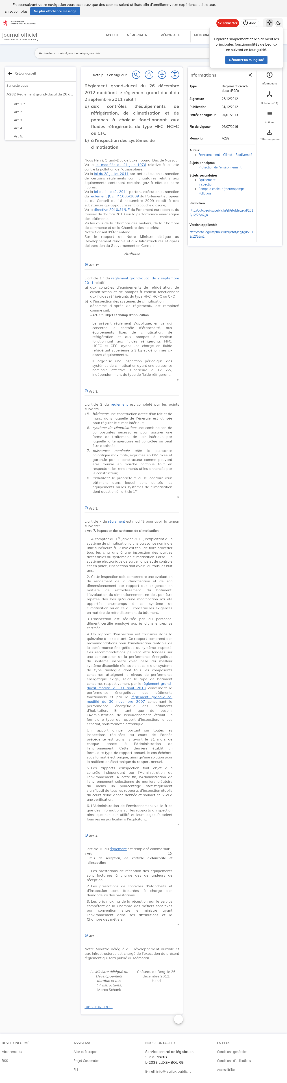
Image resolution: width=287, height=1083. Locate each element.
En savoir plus (16, 11)
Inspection (205, 184)
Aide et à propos (85, 1052)
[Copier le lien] (211, 203)
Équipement (206, 180)
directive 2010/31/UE (112, 209)
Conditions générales (232, 1052)
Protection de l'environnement (219, 167)
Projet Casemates (86, 1061)
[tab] (269, 78)
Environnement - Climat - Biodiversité (225, 155)
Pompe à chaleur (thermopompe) (222, 189)
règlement (119, 404)
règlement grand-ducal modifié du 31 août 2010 (129, 685)
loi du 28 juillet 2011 (111, 173)
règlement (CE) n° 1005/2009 (114, 196)
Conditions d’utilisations (234, 1061)
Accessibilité (226, 1070)
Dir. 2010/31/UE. (99, 1007)
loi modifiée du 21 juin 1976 (121, 164)
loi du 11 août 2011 (111, 191)
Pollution (204, 193)
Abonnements (12, 1052)
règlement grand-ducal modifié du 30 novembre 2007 (129, 699)
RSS (5, 1061)
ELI (76, 1070)
